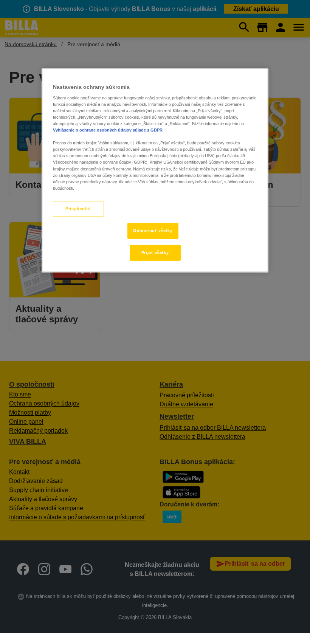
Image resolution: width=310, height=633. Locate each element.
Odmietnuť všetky (152, 230)
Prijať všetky (155, 252)
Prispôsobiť (78, 208)
